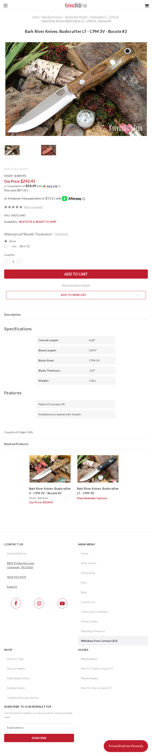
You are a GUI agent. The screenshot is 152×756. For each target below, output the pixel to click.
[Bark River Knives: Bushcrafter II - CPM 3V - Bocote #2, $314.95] (50, 469)
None (12, 241)
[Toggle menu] (5, 5)
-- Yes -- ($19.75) (19, 246)
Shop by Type (15, 658)
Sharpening (88, 572)
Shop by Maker (16, 668)
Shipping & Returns (93, 631)
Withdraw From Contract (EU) (99, 640)
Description (12, 314)
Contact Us (88, 602)
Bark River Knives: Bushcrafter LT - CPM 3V (98, 491)
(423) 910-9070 (16, 577)
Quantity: (9, 254)
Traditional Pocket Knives (23, 697)
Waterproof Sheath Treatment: (36, 234)
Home (84, 553)
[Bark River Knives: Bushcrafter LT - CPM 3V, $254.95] (98, 469)
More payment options (76, 285)
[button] (76, 186)
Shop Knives (88, 563)
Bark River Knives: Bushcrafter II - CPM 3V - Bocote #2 (50, 491)
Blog (83, 592)
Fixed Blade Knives (18, 678)
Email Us (12, 586)
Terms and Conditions (94, 611)
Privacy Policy (89, 621)
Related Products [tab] (16, 444)
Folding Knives (16, 688)
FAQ (83, 582)
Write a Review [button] (33, 207)
